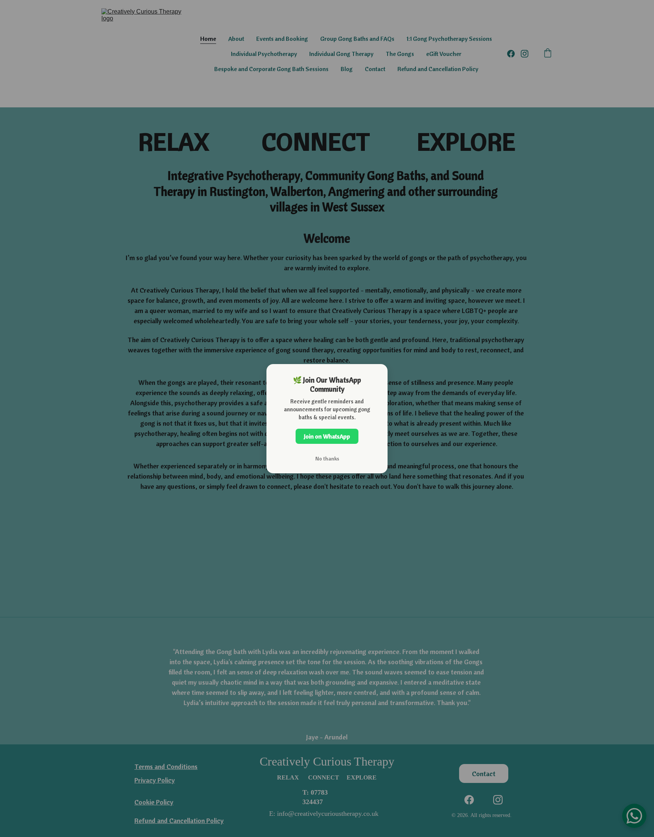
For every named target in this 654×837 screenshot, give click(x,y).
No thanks (327, 458)
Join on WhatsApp (327, 436)
